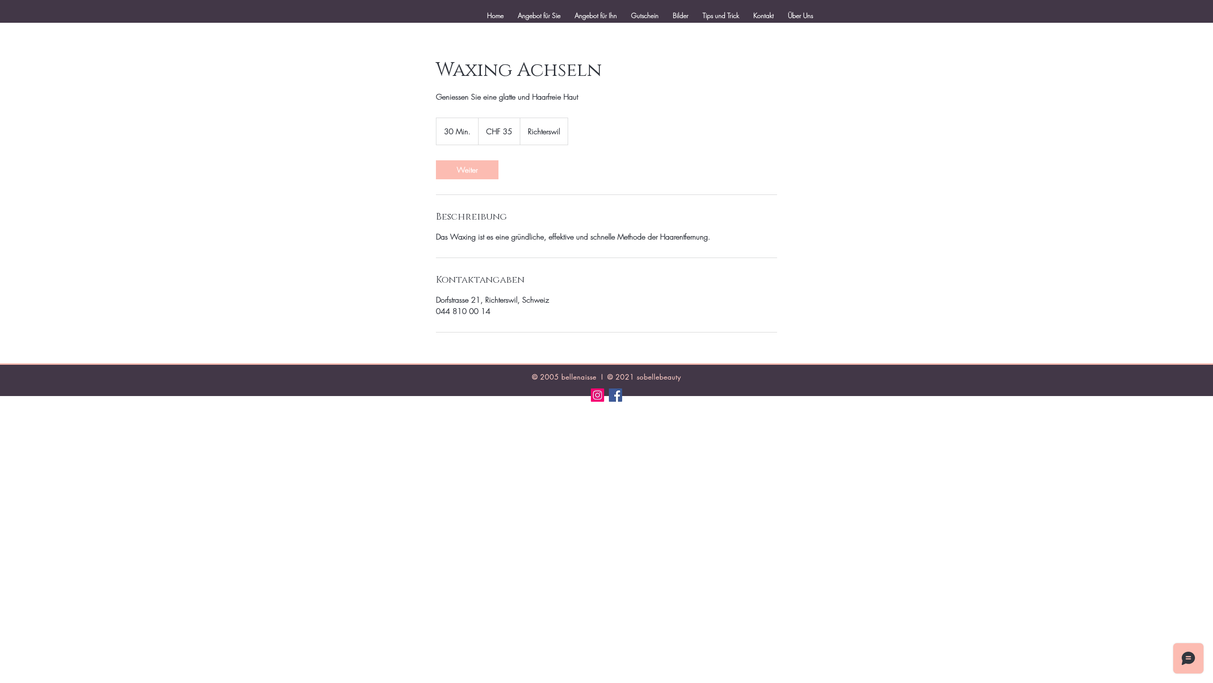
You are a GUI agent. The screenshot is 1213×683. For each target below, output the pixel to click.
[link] (467, 169)
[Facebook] (615, 395)
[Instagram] (597, 395)
